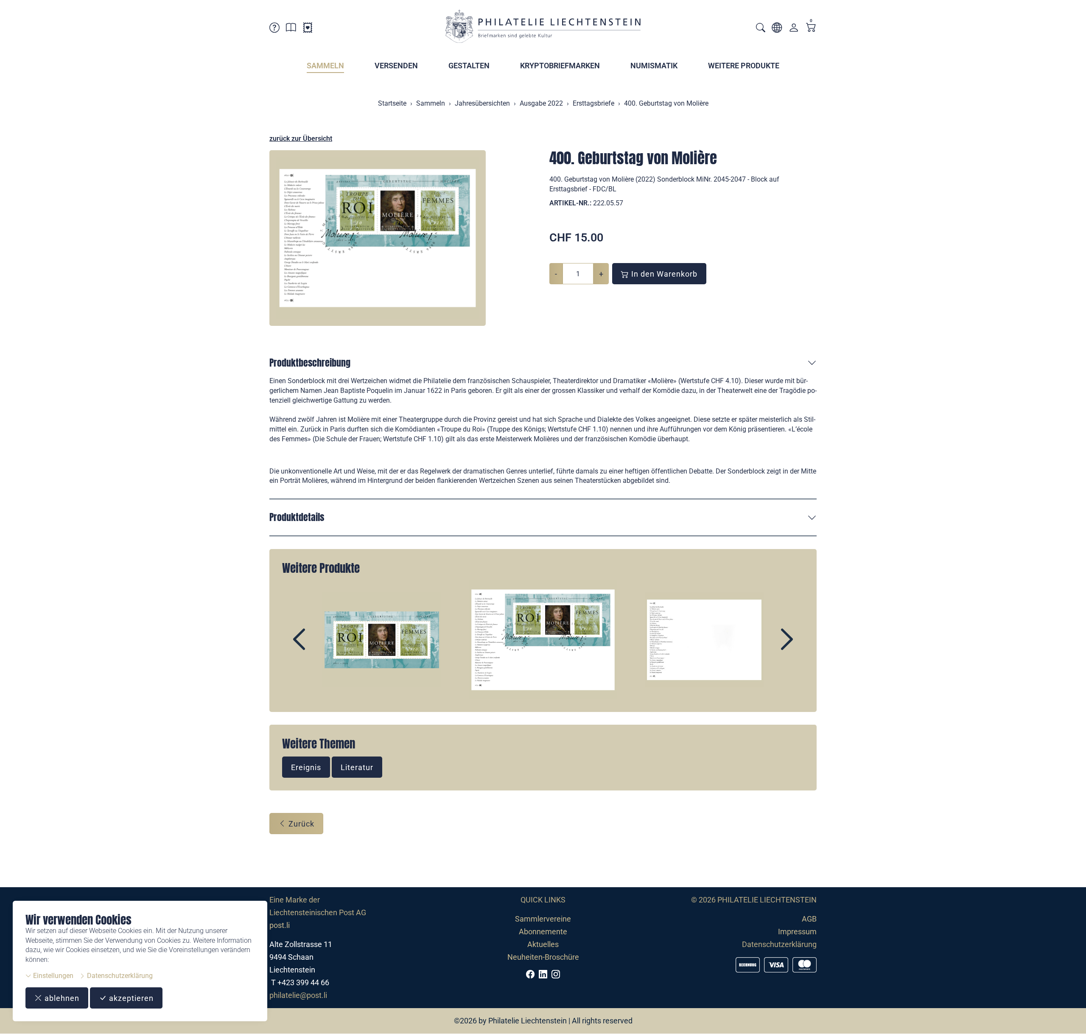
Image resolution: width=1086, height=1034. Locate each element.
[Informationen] (291, 29)
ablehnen (60, 998)
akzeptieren (130, 998)
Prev (318, 646)
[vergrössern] (377, 238)
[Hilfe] (274, 29)
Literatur (357, 767)
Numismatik (653, 65)
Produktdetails (296, 517)
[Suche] (760, 29)
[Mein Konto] (793, 29)
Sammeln (325, 65)
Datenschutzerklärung (119, 976)
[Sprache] (777, 29)
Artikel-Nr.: (570, 203)
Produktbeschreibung (309, 363)
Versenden (396, 65)
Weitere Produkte (743, 65)
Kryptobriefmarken (560, 65)
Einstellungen (52, 976)
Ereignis (306, 767)
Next (767, 646)
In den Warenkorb (663, 273)
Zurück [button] (300, 823)
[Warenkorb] (811, 28)
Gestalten (469, 65)
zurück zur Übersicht (300, 139)
